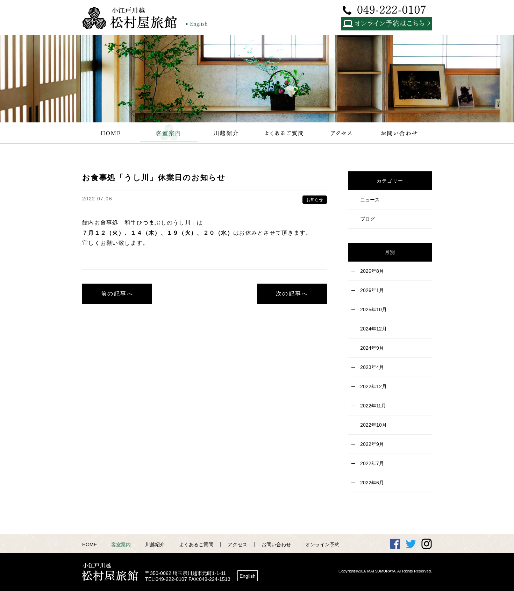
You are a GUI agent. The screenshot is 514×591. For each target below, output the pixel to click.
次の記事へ (292, 294)
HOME (89, 544)
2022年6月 (372, 482)
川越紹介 (155, 544)
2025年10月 (373, 309)
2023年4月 (372, 367)
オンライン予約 (322, 544)
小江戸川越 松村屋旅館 (133, 17)
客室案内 (121, 544)
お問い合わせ (276, 544)
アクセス (237, 544)
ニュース (370, 199)
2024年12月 (373, 329)
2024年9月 (372, 348)
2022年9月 (372, 444)
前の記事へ (117, 294)
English (248, 576)
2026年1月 (372, 290)
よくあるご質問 (196, 544)
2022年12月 (373, 386)
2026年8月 (372, 271)
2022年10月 (373, 425)
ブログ (367, 219)
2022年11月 (373, 405)
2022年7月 (372, 463)
